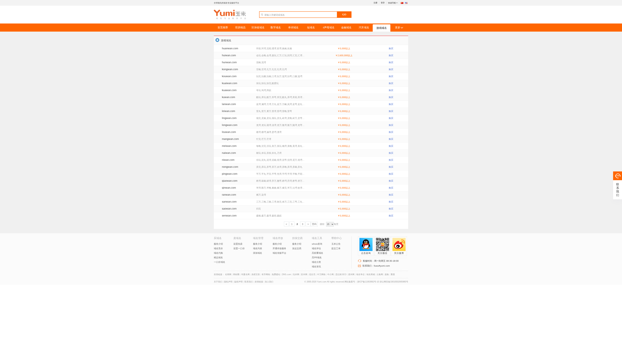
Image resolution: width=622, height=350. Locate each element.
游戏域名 (226, 40)
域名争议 (360, 274)
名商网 (228, 274)
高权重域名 (317, 253)
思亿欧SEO (340, 274)
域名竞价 (218, 248)
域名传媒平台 (279, 253)
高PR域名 (317, 257)
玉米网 (230, 14)
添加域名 (257, 253)
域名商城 (370, 274)
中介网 (330, 274)
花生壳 (312, 274)
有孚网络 (266, 274)
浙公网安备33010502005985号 (394, 281)
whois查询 (317, 244)
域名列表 (257, 248)
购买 (391, 48)
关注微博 (399, 253)
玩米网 (296, 274)
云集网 (380, 274)
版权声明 (238, 281)
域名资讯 (316, 266)
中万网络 (321, 274)
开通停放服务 (279, 248)
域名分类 (316, 262)
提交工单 (335, 248)
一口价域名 (219, 262)
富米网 (304, 274)
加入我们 (269, 281)
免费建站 (276, 274)
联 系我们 (617, 190)
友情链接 (259, 281)
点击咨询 (366, 253)
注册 (375, 3)
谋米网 (351, 274)
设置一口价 (239, 248)
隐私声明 (228, 281)
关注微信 (382, 253)
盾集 (387, 274)
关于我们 (218, 281)
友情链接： (219, 274)
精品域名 (218, 257)
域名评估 (316, 248)
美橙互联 (255, 274)
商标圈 (236, 274)
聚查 (393, 274)
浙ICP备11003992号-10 (368, 281)
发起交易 (296, 248)
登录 (383, 3)
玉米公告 (335, 244)
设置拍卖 (237, 244)
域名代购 (218, 253)
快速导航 (392, 3)
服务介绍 (218, 244)
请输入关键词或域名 (274, 15)
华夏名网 (245, 274)
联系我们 (248, 281)
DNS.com (286, 274)
